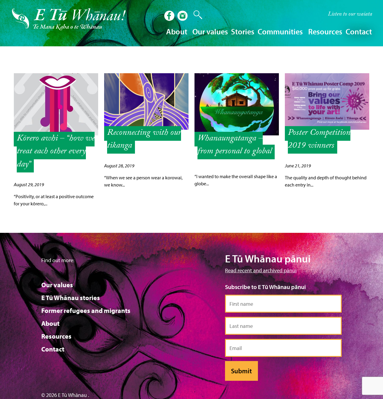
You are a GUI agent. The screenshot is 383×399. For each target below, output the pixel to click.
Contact (359, 31)
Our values (57, 285)
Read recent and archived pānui (261, 270)
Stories (242, 31)
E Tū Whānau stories (70, 297)
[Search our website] (195, 15)
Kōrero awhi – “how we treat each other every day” (56, 152)
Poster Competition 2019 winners (319, 140)
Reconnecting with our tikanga (144, 140)
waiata (350, 14)
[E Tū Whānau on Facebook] (170, 16)
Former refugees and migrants (85, 310)
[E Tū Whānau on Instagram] (183, 16)
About (50, 323)
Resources (56, 336)
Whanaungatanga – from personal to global (234, 145)
